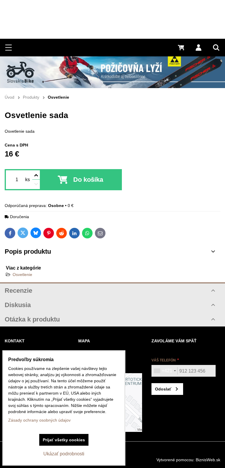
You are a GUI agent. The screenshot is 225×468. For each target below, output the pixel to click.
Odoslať (163, 389)
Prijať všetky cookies (64, 439)
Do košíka (88, 179)
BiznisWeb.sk (208, 459)
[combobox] (165, 370)
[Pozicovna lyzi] (112, 72)
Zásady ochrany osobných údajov (39, 420)
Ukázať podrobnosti (63, 453)
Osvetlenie (22, 274)
